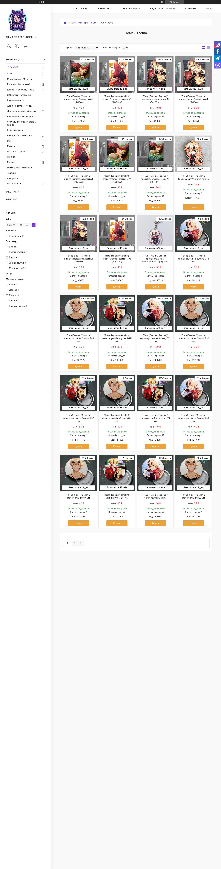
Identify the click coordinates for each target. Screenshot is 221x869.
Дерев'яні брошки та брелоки (22, 111)
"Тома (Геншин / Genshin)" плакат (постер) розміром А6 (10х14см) (155, 179)
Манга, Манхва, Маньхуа (19, 79)
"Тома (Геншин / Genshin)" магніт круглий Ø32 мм (193, 496)
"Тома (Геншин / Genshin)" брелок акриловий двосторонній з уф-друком (155, 259)
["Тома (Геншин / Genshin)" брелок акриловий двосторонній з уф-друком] (155, 233)
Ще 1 (11, 273)
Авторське (12, 178)
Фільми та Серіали (16, 151)
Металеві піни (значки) (18, 84)
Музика (11, 162)
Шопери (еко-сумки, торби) (20, 90)
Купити (78, 127)
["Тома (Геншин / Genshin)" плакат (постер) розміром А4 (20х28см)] (193, 74)
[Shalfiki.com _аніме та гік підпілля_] (25, 20)
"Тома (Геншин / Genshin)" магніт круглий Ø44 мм (78, 496)
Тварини (11, 173)
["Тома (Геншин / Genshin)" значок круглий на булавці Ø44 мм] (193, 233)
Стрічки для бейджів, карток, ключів (21, 123)
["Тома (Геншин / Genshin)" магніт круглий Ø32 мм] (193, 473)
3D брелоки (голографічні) (20, 95)
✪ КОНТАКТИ (12, 192)
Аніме (10, 73)
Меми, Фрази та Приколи (19, 167)
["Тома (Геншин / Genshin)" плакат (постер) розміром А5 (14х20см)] (78, 74)
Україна (11, 157)
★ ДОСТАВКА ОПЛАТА (161, 8)
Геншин (93, 23)
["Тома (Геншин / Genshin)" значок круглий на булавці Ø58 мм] (117, 393)
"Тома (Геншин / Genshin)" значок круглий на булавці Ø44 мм (193, 259)
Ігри (9, 141)
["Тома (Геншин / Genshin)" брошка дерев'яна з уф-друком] (193, 154)
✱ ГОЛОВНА (81, 8)
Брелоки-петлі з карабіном (20, 116)
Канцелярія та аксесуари (19, 135)
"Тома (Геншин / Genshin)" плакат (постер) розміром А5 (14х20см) (78, 99)
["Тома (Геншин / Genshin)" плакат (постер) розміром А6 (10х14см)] (155, 154)
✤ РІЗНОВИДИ (13, 59)
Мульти (11, 146)
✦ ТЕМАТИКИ (12, 67)
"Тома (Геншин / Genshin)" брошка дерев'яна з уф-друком (193, 177)
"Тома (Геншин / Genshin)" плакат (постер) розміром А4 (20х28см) (193, 99)
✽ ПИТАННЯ (190, 8)
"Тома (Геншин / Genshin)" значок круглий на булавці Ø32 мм (155, 338)
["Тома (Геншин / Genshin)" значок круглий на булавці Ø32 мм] (155, 313)
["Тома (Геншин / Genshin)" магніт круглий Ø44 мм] (78, 473)
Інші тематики (14, 183)
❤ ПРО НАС (11, 199)
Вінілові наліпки (15, 130)
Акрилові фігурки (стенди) (20, 106)
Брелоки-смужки (15, 100)
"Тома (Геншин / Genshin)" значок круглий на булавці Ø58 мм (117, 418)
